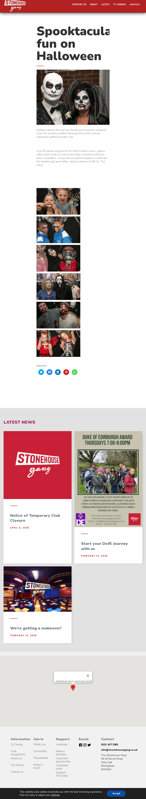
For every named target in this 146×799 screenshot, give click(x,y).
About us (16, 758)
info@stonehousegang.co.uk (119, 750)
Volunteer (62, 744)
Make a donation (61, 751)
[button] (79, 4)
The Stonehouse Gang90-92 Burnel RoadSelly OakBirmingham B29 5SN (114, 762)
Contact (134, 4)
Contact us (17, 771)
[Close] (88, 675)
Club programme (18, 751)
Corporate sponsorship (63, 758)
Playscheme (40, 758)
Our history (17, 765)
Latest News (19, 422)
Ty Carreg (17, 744)
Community (40, 751)
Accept (116, 793)
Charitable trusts (62, 765)
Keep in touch (38, 765)
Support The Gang (62, 772)
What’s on (39, 744)
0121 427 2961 (109, 744)
